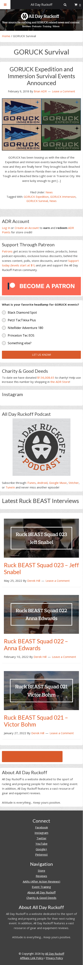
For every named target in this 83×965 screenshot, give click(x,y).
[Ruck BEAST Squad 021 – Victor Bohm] (41, 690)
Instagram (41, 833)
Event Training (41, 887)
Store (41, 870)
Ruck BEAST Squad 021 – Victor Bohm (36, 721)
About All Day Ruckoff (41, 892)
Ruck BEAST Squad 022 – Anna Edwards (36, 644)
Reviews (41, 876)
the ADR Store (59, 382)
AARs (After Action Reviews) (41, 881)
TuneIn (10, 487)
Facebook (41, 827)
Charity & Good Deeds (41, 898)
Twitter (41, 838)
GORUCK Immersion (63, 197)
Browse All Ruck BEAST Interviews (32, 756)
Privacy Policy (54, 958)
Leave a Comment (63, 91)
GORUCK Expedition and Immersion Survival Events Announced (41, 76)
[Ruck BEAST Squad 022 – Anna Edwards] (41, 614)
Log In (6, 228)
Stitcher (74, 483)
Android (42, 483)
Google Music (58, 483)
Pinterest (41, 854)
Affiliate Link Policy (31, 958)
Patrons (7, 251)
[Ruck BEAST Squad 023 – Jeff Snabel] (41, 538)
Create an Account (27, 228)
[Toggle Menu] (5, 4)
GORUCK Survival (37, 201)
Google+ (41, 849)
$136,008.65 (45, 377)
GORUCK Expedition (36, 197)
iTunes (31, 483)
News (49, 192)
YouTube (41, 843)
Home (6, 36)
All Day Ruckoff (54, 953)
